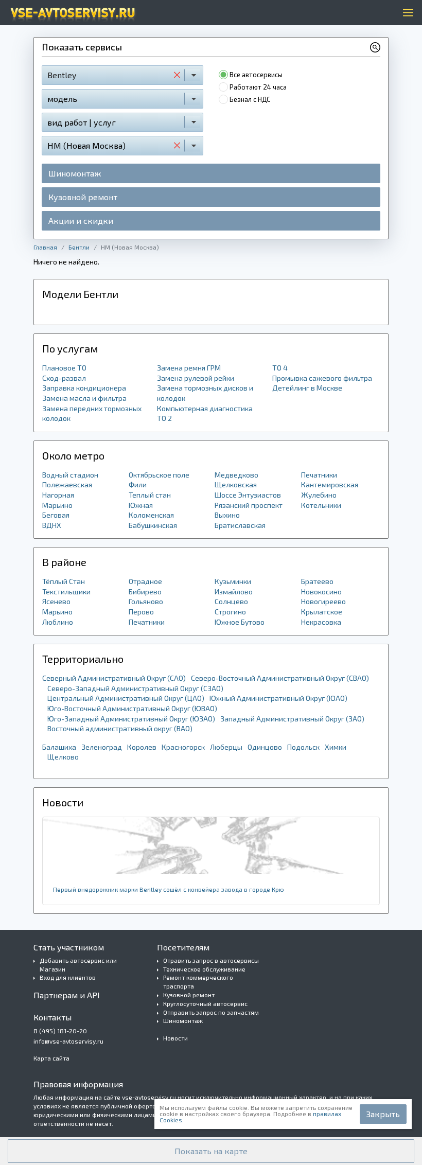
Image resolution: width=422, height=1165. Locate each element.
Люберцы (226, 747)
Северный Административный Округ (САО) (114, 678)
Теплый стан (150, 494)
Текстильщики (66, 591)
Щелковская (236, 484)
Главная (45, 247)
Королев (141, 747)
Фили (138, 484)
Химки (335, 747)
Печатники (319, 474)
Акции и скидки (80, 220)
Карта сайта (51, 1058)
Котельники (321, 505)
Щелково (63, 756)
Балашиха (59, 747)
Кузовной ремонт (82, 197)
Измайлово (234, 591)
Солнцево (231, 601)
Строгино (230, 611)
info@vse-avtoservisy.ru (68, 1041)
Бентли (79, 247)
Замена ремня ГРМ (189, 367)
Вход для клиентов (68, 977)
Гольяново (146, 601)
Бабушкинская (153, 525)
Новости (175, 1038)
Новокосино (321, 591)
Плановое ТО (64, 367)
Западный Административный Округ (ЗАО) (292, 718)
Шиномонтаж (74, 173)
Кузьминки (233, 581)
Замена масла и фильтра (84, 398)
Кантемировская (329, 484)
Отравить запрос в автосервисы (211, 960)
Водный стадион (70, 474)
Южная (141, 505)
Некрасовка (321, 621)
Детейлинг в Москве (307, 387)
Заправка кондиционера (84, 387)
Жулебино (319, 494)
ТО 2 (164, 418)
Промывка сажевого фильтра (322, 378)
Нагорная (58, 494)
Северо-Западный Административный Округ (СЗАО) (135, 688)
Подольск (303, 747)
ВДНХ (51, 525)
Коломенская (151, 514)
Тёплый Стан (63, 581)
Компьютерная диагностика (205, 408)
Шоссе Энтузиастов (248, 494)
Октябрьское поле (159, 474)
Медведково (236, 474)
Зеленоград (101, 747)
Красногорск (183, 747)
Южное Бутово (240, 621)
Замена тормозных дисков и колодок (205, 392)
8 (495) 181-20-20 (60, 1030)
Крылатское (321, 611)
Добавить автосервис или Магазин (78, 965)
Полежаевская (67, 484)
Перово (141, 611)
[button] (211, 1151)
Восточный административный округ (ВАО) (119, 728)
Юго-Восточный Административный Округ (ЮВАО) (132, 708)
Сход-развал (64, 378)
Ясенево (56, 601)
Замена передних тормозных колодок (92, 413)
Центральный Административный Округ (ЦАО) (125, 698)
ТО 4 (280, 367)
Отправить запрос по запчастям (211, 1012)
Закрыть (383, 1114)
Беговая (55, 514)
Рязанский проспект (249, 505)
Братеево (317, 581)
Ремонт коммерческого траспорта (198, 982)
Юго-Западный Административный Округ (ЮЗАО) (131, 718)
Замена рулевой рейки (195, 378)
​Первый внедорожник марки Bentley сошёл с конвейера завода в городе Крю (168, 889)
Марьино (57, 505)
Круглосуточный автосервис (205, 1003)
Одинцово (265, 747)
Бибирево (145, 591)
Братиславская (240, 525)
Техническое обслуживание (204, 969)
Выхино (227, 514)
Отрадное (145, 581)
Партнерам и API (66, 995)
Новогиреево (323, 601)
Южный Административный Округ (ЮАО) (278, 698)
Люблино (57, 621)
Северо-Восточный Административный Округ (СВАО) (280, 678)
